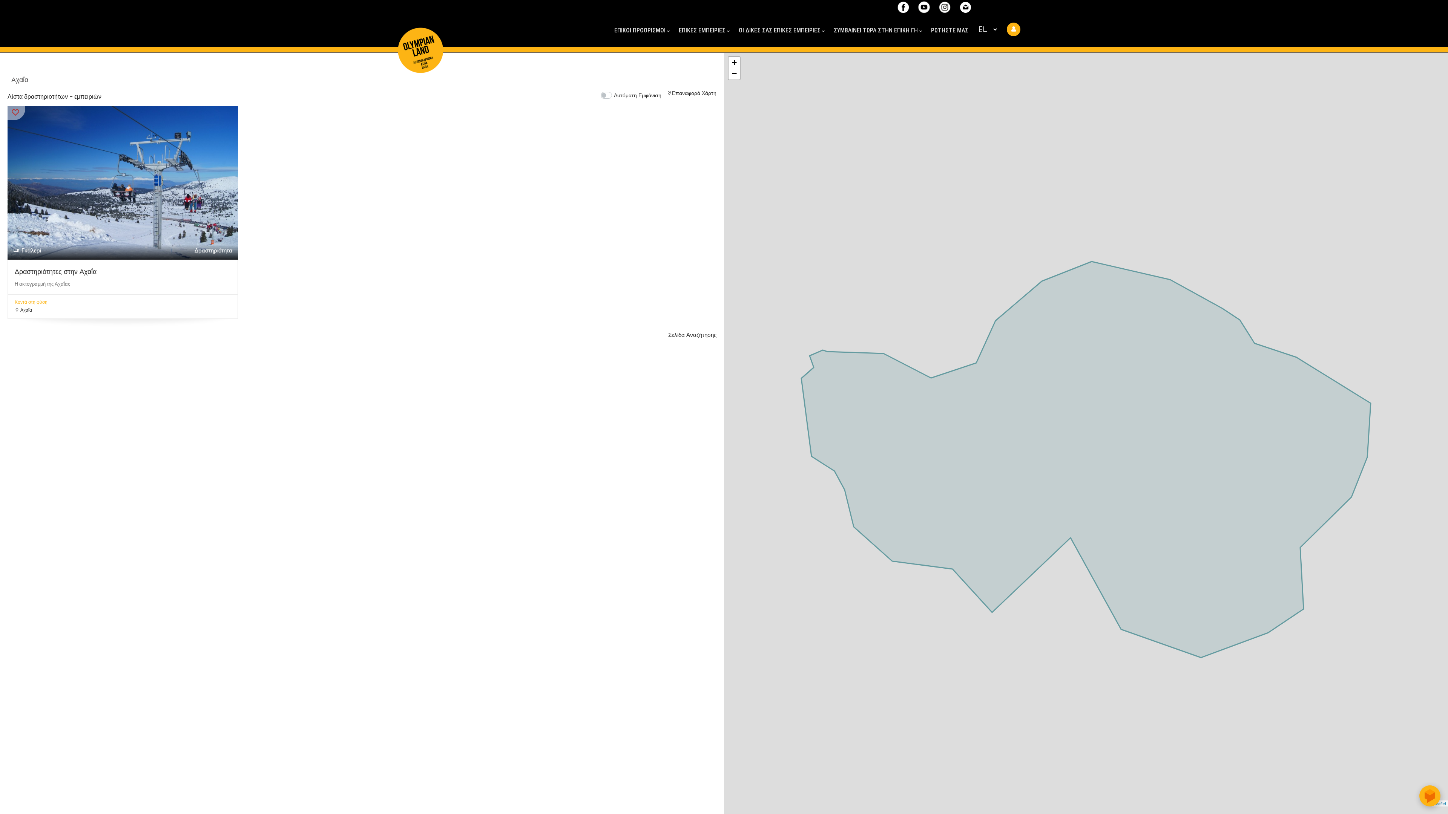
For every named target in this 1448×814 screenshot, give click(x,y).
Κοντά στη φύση (31, 302)
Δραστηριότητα (213, 250)
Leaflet (1440, 803)
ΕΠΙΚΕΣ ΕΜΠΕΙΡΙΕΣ (702, 30)
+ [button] (734, 62)
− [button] (734, 73)
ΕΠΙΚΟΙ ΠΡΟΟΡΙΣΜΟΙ (640, 30)
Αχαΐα (26, 310)
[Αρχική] (420, 37)
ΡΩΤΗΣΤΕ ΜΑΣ (949, 30)
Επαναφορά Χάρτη (694, 93)
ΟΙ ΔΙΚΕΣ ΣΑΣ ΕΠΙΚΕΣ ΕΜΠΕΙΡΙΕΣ (780, 30)
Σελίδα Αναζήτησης (692, 335)
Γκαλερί (31, 250)
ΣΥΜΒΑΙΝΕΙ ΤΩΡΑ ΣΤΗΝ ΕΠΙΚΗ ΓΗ (876, 30)
